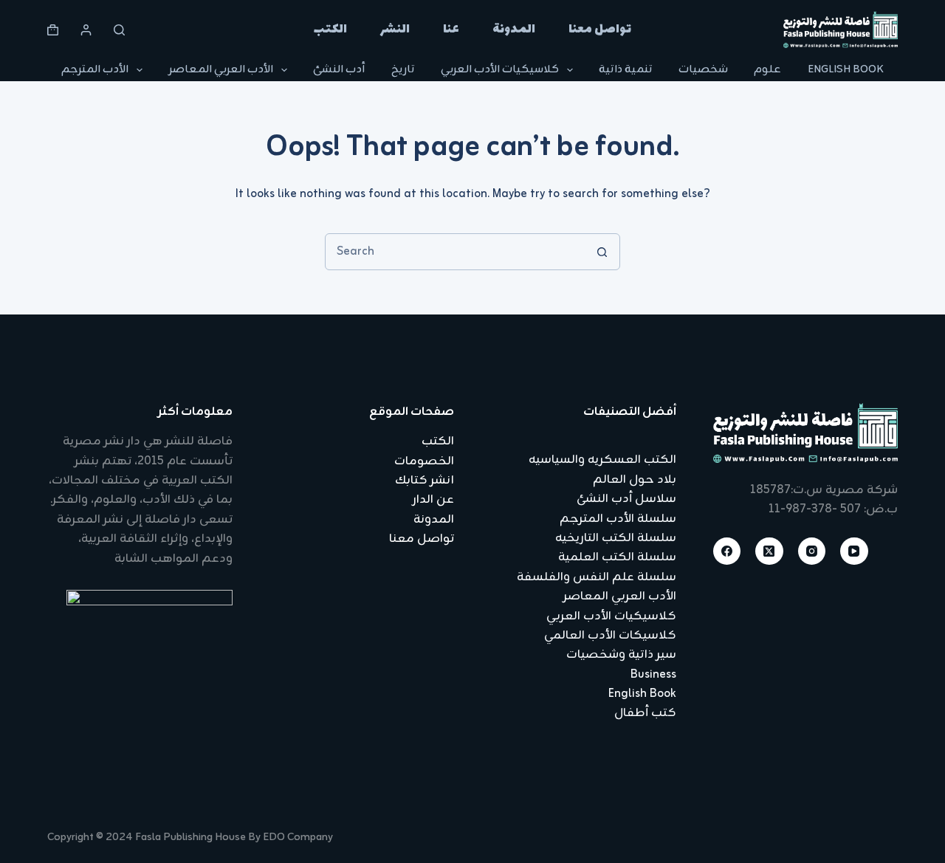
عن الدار (433, 499)
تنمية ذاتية (625, 70)
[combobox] (455, 251)
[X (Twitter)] (769, 551)
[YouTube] (854, 551)
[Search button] (601, 251)
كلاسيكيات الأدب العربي (500, 70)
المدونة (513, 29)
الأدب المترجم (94, 70)
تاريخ (402, 70)
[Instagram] (812, 551)
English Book (846, 70)
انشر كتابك (424, 480)
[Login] (86, 29)
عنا (451, 29)
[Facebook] (727, 551)
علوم (767, 70)
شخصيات (703, 70)
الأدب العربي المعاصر (221, 70)
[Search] (119, 29)
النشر (395, 29)
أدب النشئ (339, 70)
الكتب (330, 29)
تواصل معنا (599, 29)
